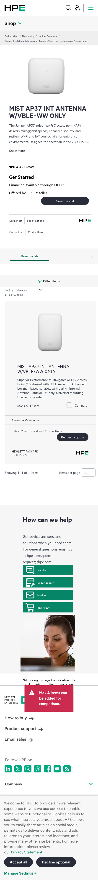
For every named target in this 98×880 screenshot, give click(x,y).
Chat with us (35, 232)
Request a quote (72, 437)
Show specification (23, 420)
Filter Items (51, 280)
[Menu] (90, 7)
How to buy (43, 607)
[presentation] (92, 256)
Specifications (35, 220)
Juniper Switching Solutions (20, 40)
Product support (45, 582)
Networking (28, 36)
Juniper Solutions (47, 36)
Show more (17, 150)
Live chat (41, 570)
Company (13, 784)
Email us (41, 595)
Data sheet (15, 220)
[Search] (68, 7)
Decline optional (56, 862)
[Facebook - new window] (47, 768)
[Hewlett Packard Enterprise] (15, 7)
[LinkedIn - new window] (8, 768)
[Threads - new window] (37, 768)
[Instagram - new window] (27, 768)
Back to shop (11, 36)
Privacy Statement (26, 852)
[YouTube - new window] (57, 768)
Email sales (15, 739)
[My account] (77, 7)
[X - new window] (18, 768)
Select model (65, 201)
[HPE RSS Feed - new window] (67, 768)
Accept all (18, 862)
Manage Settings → (20, 873)
